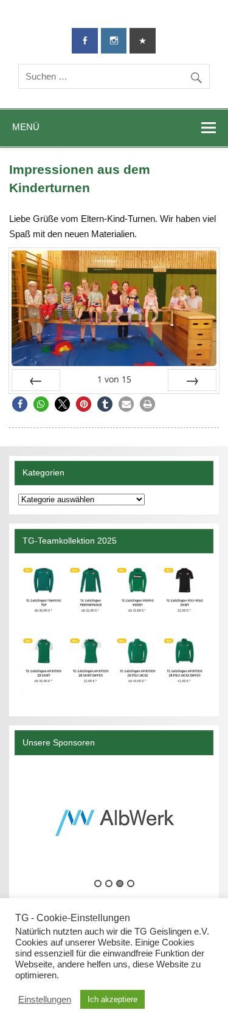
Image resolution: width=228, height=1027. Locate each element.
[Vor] (192, 380)
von (114, 379)
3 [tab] (119, 883)
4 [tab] (130, 883)
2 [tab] (108, 883)
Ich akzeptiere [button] (112, 999)
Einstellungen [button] (44, 1000)
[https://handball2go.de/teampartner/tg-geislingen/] (113, 629)
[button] (19, 404)
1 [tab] (98, 883)
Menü (26, 127)
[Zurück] (36, 380)
